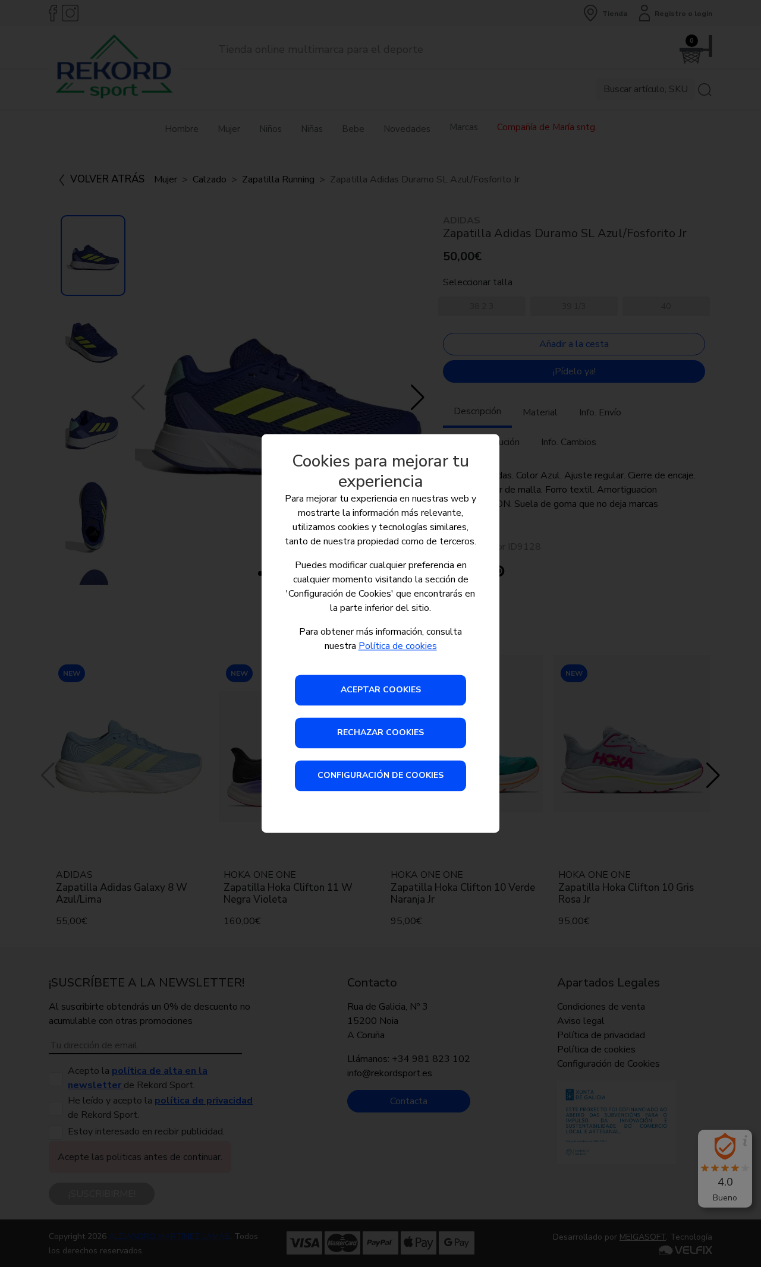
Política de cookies (398, 646)
